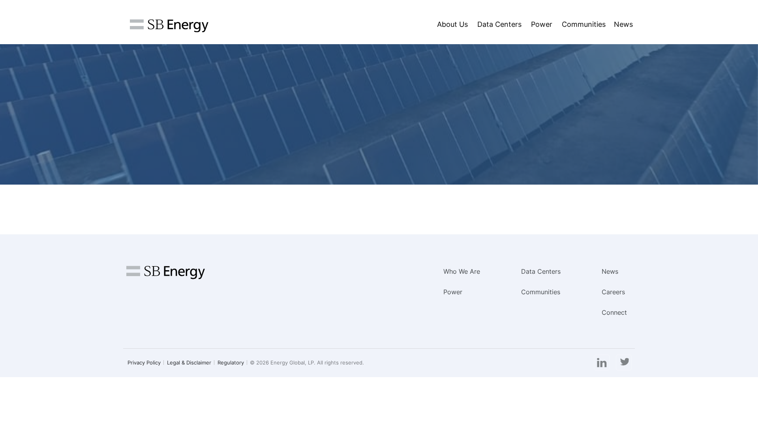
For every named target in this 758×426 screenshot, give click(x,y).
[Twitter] (623, 363)
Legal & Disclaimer (189, 362)
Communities (584, 24)
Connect (614, 312)
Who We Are (461, 271)
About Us (452, 24)
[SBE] (165, 276)
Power (541, 24)
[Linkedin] (601, 363)
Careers (613, 292)
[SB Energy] (169, 26)
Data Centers (499, 24)
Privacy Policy (144, 362)
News (623, 24)
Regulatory (231, 362)
